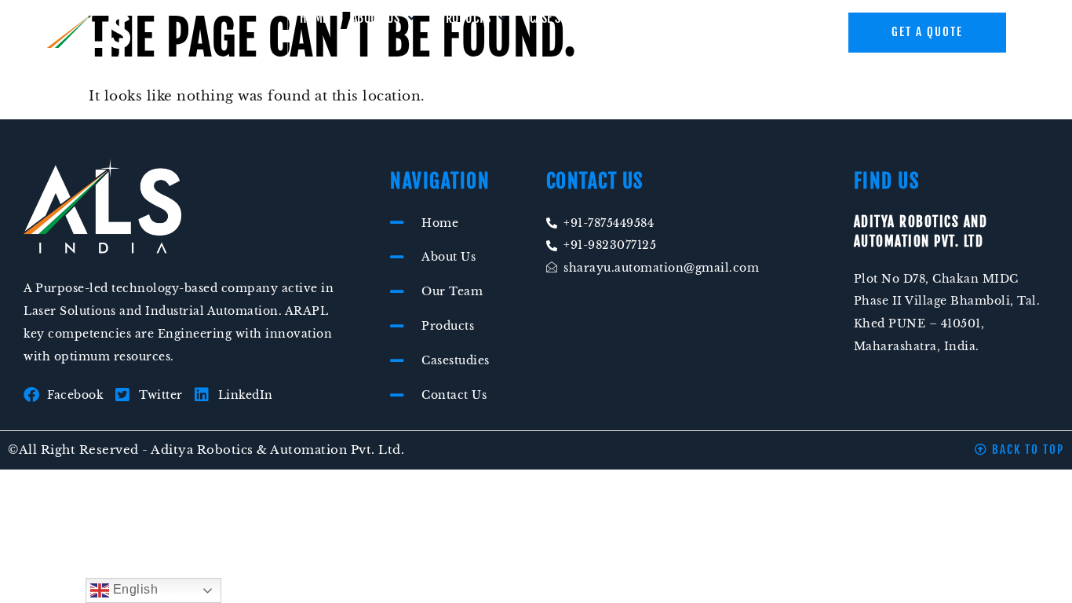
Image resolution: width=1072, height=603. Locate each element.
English (133, 589)
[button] (384, 18)
